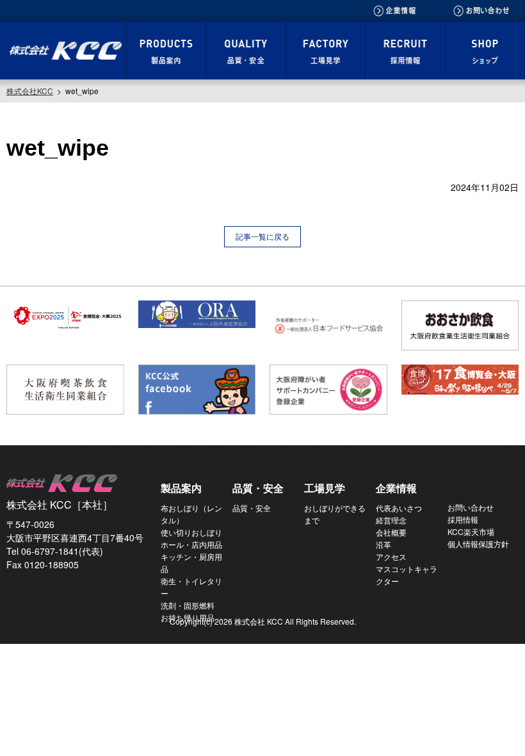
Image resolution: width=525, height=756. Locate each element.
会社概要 (391, 532)
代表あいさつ (399, 507)
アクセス (391, 556)
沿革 (383, 544)
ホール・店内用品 (191, 544)
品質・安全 (251, 507)
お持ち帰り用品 (187, 617)
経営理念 (391, 519)
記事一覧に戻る (262, 236)
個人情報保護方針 (478, 543)
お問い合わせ (471, 507)
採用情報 (463, 519)
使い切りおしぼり (191, 532)
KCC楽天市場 (471, 531)
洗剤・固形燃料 (187, 605)
